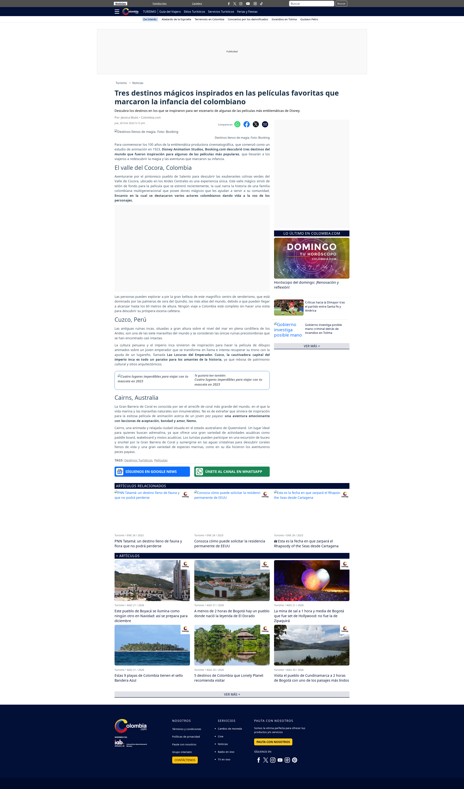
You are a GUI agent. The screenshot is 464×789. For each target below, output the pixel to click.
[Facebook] (228, 3)
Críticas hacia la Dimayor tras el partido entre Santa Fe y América (325, 306)
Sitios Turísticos (194, 12)
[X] (234, 3)
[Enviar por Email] (265, 124)
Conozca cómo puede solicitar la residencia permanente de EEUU (229, 543)
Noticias (120, 3)
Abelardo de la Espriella (176, 19)
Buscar (341, 3)
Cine (220, 736)
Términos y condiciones (186, 729)
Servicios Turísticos (221, 12)
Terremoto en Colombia (209, 19)
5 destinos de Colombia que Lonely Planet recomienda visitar (228, 678)
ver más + (312, 346)
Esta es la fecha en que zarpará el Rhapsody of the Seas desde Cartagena (306, 543)
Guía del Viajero (170, 12)
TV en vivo (224, 759)
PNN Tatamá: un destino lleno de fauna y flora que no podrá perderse (148, 543)
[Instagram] (240, 3)
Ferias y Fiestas (247, 12)
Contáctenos (185, 760)
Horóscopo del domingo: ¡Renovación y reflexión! (306, 285)
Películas (160, 460)
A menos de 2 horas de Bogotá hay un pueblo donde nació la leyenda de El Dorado (232, 613)
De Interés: (150, 19)
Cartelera (197, 3)
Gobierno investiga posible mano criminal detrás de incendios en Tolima (323, 329)
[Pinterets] (294, 758)
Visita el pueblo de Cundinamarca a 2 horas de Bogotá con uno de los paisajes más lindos (311, 678)
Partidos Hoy (160, 3)
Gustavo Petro (309, 19)
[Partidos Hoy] (255, 3)
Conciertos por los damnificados (248, 19)
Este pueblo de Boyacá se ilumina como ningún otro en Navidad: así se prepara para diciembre (151, 615)
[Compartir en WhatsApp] (237, 124)
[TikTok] (261, 3)
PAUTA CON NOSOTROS (273, 742)
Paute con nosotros (184, 744)
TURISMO (149, 12)
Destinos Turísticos (138, 460)
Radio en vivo (226, 752)
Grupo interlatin (182, 752)
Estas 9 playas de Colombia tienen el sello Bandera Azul (149, 678)
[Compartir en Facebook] (246, 124)
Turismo (121, 83)
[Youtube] (248, 4)
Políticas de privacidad (186, 736)
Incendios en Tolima (284, 19)
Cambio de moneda (230, 728)
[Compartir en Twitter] (255, 124)
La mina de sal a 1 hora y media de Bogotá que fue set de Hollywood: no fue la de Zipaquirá (309, 615)
